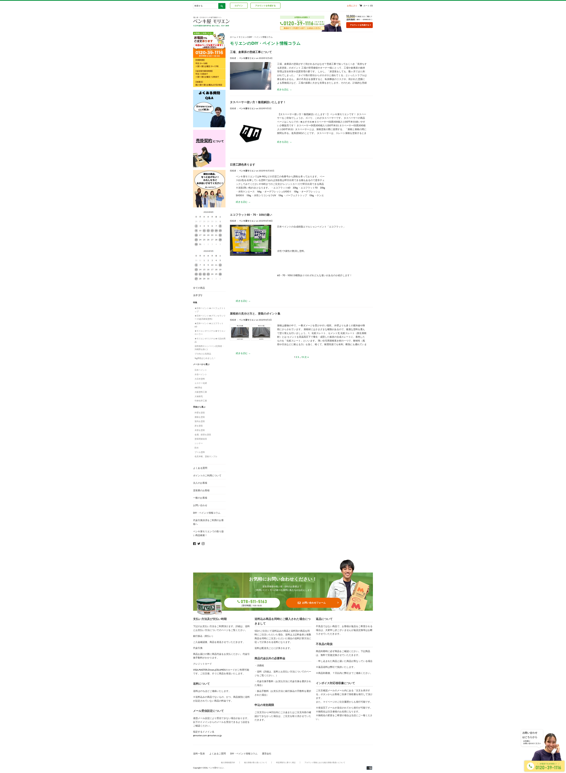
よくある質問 (200, 468)
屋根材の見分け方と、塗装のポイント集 (255, 314)
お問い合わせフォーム (314, 602)
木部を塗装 (200, 430)
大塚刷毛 (199, 396)
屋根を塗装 (200, 417)
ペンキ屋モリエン (216, 768)
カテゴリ (198, 295)
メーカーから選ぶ (201, 364)
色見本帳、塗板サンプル (206, 456)
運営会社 (266, 753)
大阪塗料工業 (201, 392)
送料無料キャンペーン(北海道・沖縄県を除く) (209, 348)
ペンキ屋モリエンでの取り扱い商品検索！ (208, 533)
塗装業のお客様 (201, 490)
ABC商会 (198, 387)
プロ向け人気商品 (203, 354)
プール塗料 (200, 452)
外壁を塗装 (200, 412)
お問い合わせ (200, 505)
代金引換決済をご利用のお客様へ (208, 522)
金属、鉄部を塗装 (203, 434)
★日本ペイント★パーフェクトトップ (210, 310)
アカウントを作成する (265, 5)
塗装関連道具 (201, 439)
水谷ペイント (201, 374)
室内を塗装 (200, 421)
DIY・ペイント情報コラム (206, 512)
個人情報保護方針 (228, 762)
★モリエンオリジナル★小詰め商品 (210, 340)
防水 (197, 448)
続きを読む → (284, 89)
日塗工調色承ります (242, 165)
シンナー (199, 443)
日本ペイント (201, 370)
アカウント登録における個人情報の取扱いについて (325, 762)
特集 (195, 302)
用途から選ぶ (199, 407)
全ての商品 (199, 287)
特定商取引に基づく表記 (286, 762)
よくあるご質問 (217, 753)
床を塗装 (199, 426)
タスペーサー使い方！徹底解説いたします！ (258, 102)
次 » (306, 357)
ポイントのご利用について (207, 475)
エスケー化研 (201, 383)
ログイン (239, 5)
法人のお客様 (200, 483)
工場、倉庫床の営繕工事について (251, 52)
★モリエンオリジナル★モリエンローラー (210, 332)
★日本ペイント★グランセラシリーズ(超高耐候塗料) (210, 317)
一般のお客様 (200, 497)
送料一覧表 (199, 753)
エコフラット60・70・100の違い (251, 215)
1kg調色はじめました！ (205, 358)
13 (303, 357)
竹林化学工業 (201, 400)
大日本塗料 (200, 379)
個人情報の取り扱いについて (255, 762)
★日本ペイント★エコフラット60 (209, 325)
